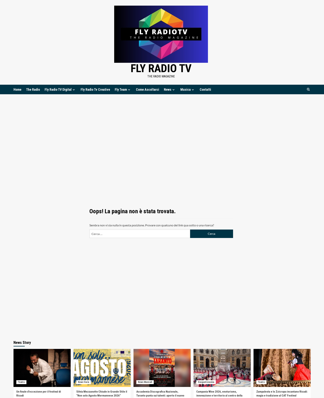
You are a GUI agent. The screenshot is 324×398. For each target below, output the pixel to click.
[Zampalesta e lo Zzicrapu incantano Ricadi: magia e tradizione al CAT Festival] (282, 368)
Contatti (205, 89)
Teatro (21, 382)
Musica (185, 89)
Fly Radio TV (161, 68)
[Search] (308, 89)
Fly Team (121, 89)
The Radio (33, 89)
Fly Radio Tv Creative (95, 89)
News (167, 89)
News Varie (83, 382)
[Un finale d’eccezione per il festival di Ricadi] (42, 368)
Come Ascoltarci (147, 89)
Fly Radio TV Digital (58, 89)
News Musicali (145, 382)
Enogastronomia (206, 382)
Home (17, 89)
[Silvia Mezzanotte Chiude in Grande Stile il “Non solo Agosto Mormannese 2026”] (102, 368)
